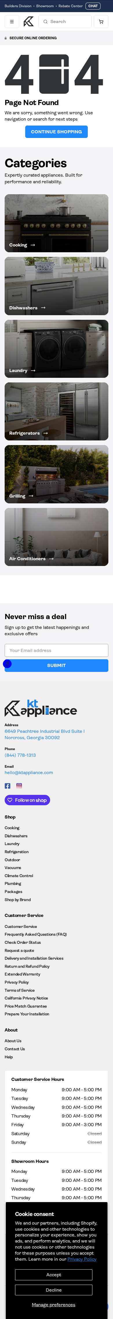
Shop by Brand (17, 899)
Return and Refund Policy (27, 966)
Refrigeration (16, 851)
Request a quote (19, 950)
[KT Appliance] (29, 21)
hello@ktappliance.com (29, 772)
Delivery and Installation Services (34, 958)
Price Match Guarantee (26, 1006)
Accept (53, 1274)
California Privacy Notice (26, 998)
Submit (56, 665)
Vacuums (13, 867)
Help (9, 1057)
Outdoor (12, 859)
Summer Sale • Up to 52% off (28, 6)
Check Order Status (23, 942)
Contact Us (15, 1049)
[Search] (45, 21)
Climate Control (19, 875)
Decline (54, 1290)
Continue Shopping (56, 131)
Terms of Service (20, 990)
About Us (13, 1040)
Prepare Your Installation (27, 1014)
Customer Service (21, 926)
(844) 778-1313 (20, 755)
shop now (66, 6)
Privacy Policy (82, 1259)
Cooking (12, 827)
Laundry (12, 843)
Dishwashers (16, 836)
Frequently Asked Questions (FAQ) (36, 934)
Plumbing (13, 883)
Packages (13, 891)
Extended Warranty (22, 974)
